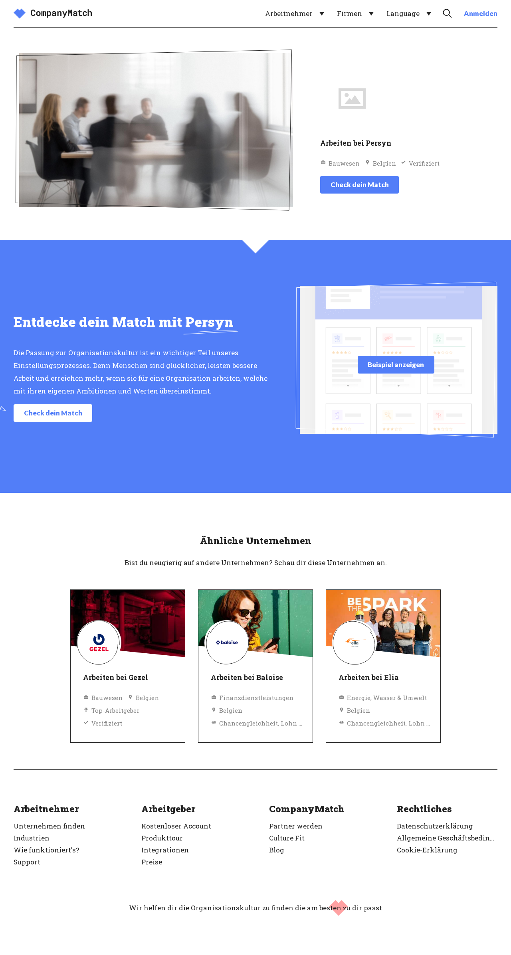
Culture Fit (287, 837)
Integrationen (165, 849)
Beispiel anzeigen (396, 364)
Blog (276, 849)
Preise (151, 861)
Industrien (32, 837)
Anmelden (480, 13)
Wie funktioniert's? (46, 849)
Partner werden (296, 825)
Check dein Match (360, 184)
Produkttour (162, 837)
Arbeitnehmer (289, 13)
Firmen (349, 13)
